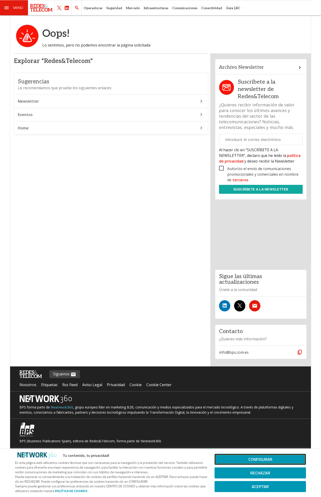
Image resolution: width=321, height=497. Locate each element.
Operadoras (93, 8)
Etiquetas (49, 384)
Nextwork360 (62, 407)
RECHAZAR (260, 473)
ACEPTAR (260, 486)
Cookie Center (159, 384)
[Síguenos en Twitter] (239, 305)
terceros (240, 179)
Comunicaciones (184, 8)
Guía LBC (233, 8)
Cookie (135, 384)
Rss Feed (70, 384)
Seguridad (114, 8)
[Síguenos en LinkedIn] (224, 305)
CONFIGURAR (260, 459)
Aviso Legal (92, 384)
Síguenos (61, 374)
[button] (14, 7)
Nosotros (28, 384)
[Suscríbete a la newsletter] (254, 305)
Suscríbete (260, 189)
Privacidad (116, 384)
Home (23, 128)
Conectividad (211, 8)
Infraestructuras (156, 8)
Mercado (133, 8)
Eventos (25, 114)
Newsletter (28, 101)
